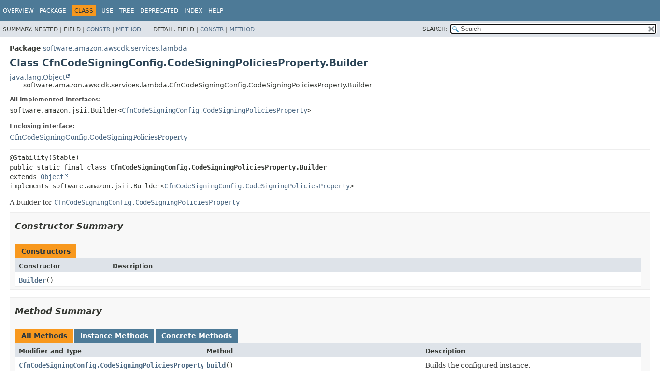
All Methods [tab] (44, 336)
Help (215, 10)
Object (52, 177)
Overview (18, 10)
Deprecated (159, 10)
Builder (32, 280)
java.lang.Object (37, 77)
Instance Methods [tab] (114, 336)
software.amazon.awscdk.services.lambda (115, 48)
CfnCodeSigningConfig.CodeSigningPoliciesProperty (214, 110)
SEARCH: (434, 29)
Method (128, 29)
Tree (126, 10)
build (216, 365)
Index (193, 10)
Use (107, 10)
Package (53, 10)
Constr (98, 29)
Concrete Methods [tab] (196, 336)
